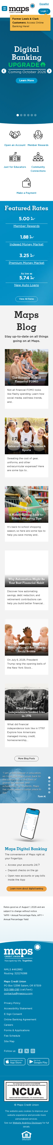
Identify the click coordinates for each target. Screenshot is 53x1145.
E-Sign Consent (13, 1014)
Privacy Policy (12, 1003)
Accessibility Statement (18, 1009)
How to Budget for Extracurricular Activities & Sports (27, 446)
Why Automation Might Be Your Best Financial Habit (26, 581)
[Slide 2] (49, 785)
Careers (8, 1025)
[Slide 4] (49, 792)
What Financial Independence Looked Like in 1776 (26, 712)
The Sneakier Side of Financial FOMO (26, 379)
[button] (3, 71)
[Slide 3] (49, 788)
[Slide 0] (49, 777)
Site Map (9, 1041)
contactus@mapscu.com (18, 994)
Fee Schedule (12, 1036)
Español (44, 4)
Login (43, 11)
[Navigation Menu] (4, 8)
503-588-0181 (11, 990)
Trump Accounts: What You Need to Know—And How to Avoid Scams (26, 647)
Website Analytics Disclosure (27, 1123)
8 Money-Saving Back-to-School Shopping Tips (26, 516)
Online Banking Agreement (20, 1020)
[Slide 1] (49, 781)
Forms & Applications (17, 1030)
